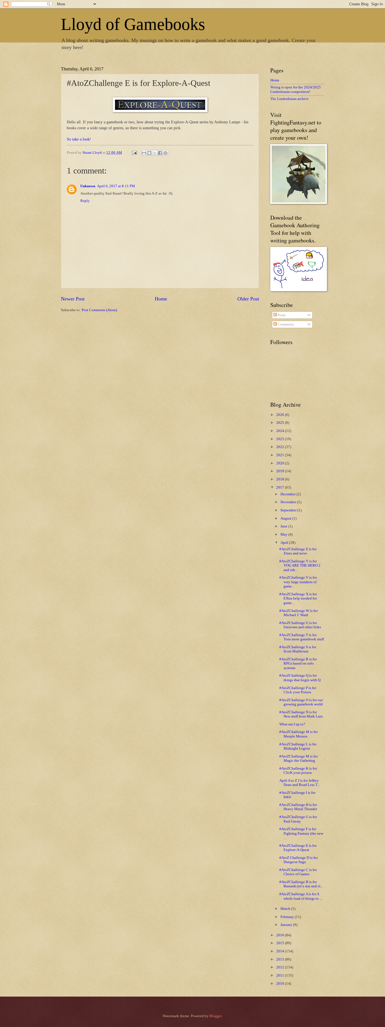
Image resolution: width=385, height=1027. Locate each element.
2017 (280, 487)
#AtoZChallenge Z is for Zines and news (298, 551)
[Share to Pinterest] (165, 153)
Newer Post (73, 299)
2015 (280, 943)
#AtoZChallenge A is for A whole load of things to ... (300, 896)
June (284, 526)
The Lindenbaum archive (289, 99)
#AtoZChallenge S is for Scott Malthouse (297, 649)
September (288, 510)
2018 (280, 479)
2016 (280, 935)
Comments (285, 324)
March (285, 909)
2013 (280, 959)
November (288, 502)
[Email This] (144, 153)
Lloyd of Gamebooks (133, 24)
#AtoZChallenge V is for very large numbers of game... (298, 582)
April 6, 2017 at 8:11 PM (116, 186)
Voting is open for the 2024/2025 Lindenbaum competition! (295, 89)
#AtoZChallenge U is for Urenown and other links (300, 625)
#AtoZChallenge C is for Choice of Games (298, 872)
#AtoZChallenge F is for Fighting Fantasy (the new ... (301, 833)
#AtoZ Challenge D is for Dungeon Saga (298, 860)
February (287, 917)
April (284, 543)
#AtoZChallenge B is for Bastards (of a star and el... (301, 884)
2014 (280, 951)
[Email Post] (134, 153)
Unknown (87, 186)
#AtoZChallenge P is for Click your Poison (297, 690)
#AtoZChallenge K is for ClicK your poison (298, 771)
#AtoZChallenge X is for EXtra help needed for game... (298, 598)
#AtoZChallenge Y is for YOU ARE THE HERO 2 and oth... (299, 565)
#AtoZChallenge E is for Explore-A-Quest (298, 848)
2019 (280, 471)
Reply (85, 201)
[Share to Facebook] (160, 153)
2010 (280, 984)
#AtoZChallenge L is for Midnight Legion (298, 746)
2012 (280, 967)
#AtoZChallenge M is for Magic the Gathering (298, 758)
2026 (280, 415)
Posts (281, 315)
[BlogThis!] (149, 153)
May (284, 534)
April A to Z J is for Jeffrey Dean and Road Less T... (299, 783)
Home (161, 299)
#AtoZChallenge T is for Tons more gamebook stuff (301, 637)
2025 (280, 423)
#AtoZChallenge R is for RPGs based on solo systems (298, 663)
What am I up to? (292, 724)
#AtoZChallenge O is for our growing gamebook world (301, 702)
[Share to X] (155, 153)
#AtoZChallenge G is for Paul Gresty (298, 819)
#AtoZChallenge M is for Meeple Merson (298, 734)
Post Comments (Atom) (99, 310)
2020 (280, 463)
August (286, 518)
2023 (280, 439)
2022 (280, 447)
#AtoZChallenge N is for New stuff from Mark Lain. (301, 714)
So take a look (78, 139)
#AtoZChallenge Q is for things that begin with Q (299, 678)
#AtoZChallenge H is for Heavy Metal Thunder (298, 807)
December (288, 494)
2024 (280, 431)
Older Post (248, 299)
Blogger (215, 1016)
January (286, 925)
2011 (280, 975)
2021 (280, 455)
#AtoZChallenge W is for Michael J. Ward (298, 613)
